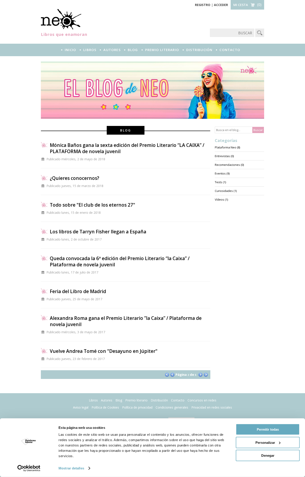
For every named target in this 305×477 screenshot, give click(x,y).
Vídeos (219, 199)
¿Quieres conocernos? (74, 178)
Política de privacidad (137, 407)
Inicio (70, 49)
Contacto (177, 400)
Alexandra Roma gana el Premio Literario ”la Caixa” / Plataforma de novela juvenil (126, 321)
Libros (93, 400)
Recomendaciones (227, 165)
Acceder (221, 5)
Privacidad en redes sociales (211, 407)
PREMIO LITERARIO (162, 49)
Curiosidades (224, 191)
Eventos (220, 173)
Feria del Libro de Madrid (78, 291)
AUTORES (111, 49)
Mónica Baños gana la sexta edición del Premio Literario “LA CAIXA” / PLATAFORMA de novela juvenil (127, 148)
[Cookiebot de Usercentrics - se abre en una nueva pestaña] (28, 468)
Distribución (159, 400)
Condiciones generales (172, 407)
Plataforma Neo (61, 19)
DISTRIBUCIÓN (199, 49)
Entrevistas (222, 156)
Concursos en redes (202, 400)
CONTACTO (229, 49)
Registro (202, 5)
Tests (218, 182)
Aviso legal (80, 407)
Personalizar (265, 442)
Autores (106, 400)
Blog (133, 49)
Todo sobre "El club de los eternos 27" (92, 205)
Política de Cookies (105, 407)
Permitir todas (268, 429)
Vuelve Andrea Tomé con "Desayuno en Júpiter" (103, 351)
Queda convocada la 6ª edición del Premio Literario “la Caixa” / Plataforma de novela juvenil (120, 261)
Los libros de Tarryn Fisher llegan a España (98, 231)
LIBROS (89, 49)
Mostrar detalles (71, 468)
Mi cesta (240, 5)
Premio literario (136, 400)
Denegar (267, 455)
